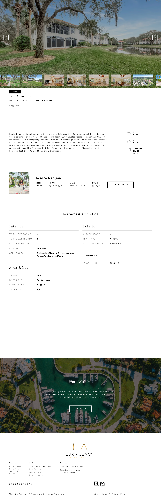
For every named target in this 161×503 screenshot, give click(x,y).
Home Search (14, 469)
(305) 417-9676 (35, 472)
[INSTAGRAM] (11, 484)
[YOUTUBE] (29, 484)
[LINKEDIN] (23, 484)
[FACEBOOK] (17, 484)
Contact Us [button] (80, 409)
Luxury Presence (55, 494)
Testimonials (14, 471)
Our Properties (15, 466)
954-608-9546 (56, 186)
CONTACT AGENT (120, 185)
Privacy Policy (119, 494)
